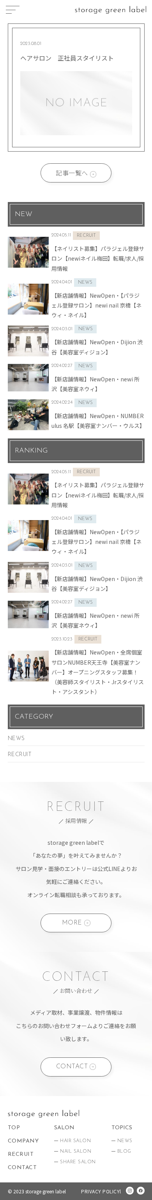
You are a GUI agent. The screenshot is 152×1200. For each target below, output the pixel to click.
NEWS (16, 739)
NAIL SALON (75, 1151)
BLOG (124, 1151)
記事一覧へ (72, 172)
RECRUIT (20, 755)
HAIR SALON (75, 1141)
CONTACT (72, 1067)
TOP (14, 1128)
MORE (72, 923)
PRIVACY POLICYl (101, 1191)
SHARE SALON (78, 1162)
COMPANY (23, 1141)
